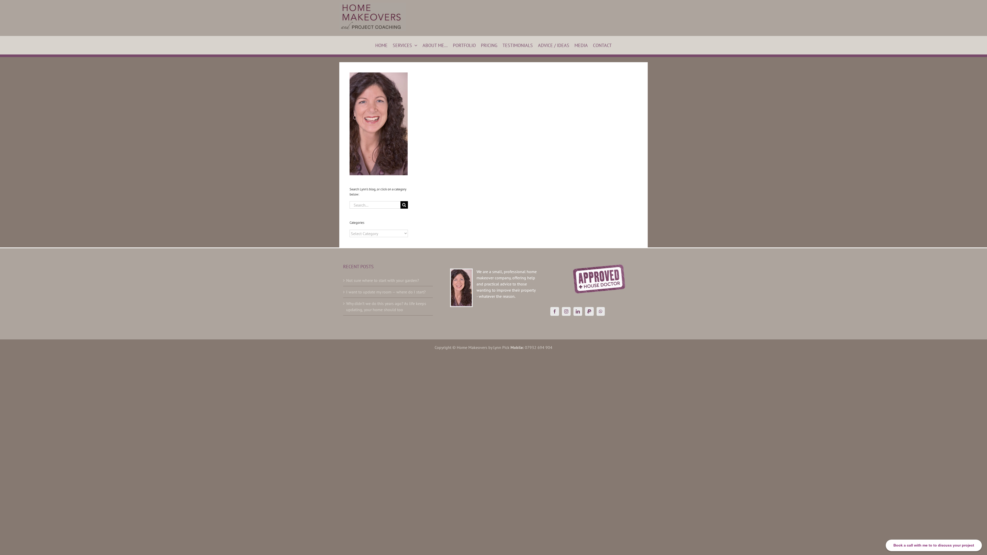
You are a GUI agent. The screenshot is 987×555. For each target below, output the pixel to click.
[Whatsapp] (601, 311)
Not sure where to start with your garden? (382, 280)
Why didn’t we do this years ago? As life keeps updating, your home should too (386, 306)
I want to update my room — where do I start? (386, 291)
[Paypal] (589, 311)
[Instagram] (566, 311)
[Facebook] (554, 311)
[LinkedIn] (577, 311)
